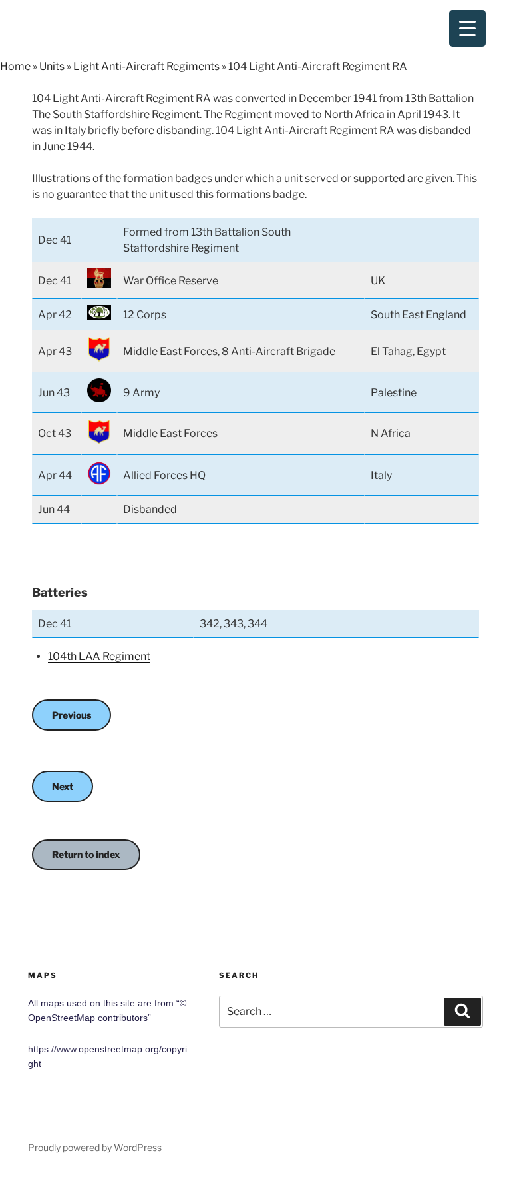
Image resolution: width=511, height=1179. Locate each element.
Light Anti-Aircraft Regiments (146, 66)
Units (52, 66)
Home (15, 66)
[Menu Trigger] (467, 28)
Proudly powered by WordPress (95, 1147)
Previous (71, 715)
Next (62, 786)
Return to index (86, 854)
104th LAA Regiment (99, 656)
